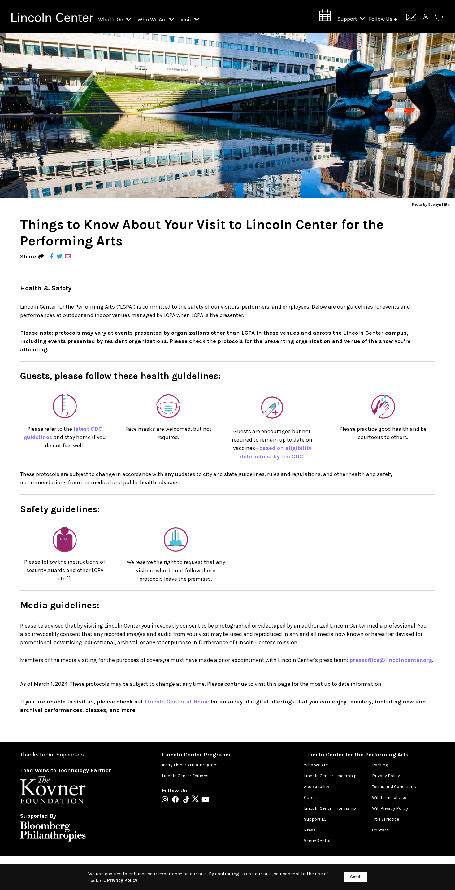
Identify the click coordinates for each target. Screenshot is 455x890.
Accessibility (316, 786)
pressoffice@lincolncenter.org (390, 660)
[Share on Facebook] (52, 257)
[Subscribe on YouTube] (205, 800)
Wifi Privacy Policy (390, 808)
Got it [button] (355, 877)
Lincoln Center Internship (330, 808)
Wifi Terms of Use (389, 797)
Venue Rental (317, 841)
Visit (186, 19)
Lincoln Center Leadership (330, 775)
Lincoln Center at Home (177, 701)
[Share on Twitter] (59, 257)
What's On (111, 19)
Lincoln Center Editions (185, 775)
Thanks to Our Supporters (52, 754)
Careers (312, 797)
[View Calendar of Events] (325, 17)
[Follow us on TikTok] (187, 800)
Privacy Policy (386, 775)
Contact (380, 830)
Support (347, 18)
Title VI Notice (385, 819)
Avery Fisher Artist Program (190, 765)
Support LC (315, 819)
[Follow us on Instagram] (166, 800)
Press (310, 830)
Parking (380, 765)
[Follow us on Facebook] (177, 800)
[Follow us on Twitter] (196, 800)
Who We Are (152, 19)
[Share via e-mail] (68, 257)
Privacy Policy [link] (122, 880)
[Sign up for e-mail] (411, 18)
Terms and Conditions (394, 786)
